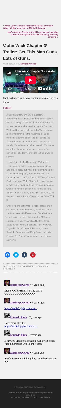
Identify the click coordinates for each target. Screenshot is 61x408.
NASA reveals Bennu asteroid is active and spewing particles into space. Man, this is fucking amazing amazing (33, 34)
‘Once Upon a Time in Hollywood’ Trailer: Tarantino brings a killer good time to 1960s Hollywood (28, 27)
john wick (15, 266)
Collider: (7, 108)
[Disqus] (30, 321)
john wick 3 (28, 266)
